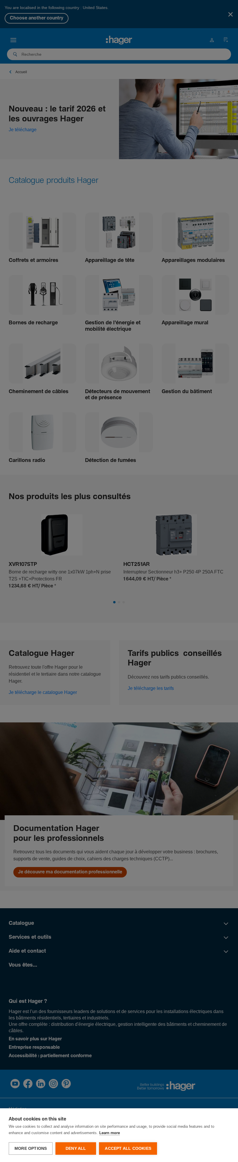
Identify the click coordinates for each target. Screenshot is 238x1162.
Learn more (109, 1133)
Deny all (76, 1148)
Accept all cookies (128, 1148)
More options (31, 1148)
